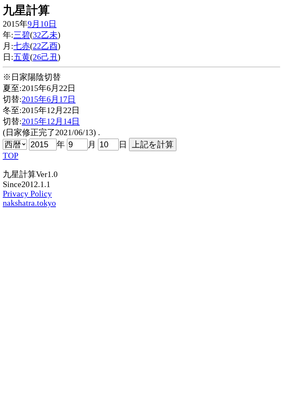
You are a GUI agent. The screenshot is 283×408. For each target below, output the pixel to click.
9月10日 (42, 23)
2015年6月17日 (49, 99)
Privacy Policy (27, 193)
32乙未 (45, 34)
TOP (10, 155)
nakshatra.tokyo (29, 202)
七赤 (21, 45)
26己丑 (45, 57)
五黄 (21, 57)
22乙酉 (45, 45)
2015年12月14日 (51, 121)
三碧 (21, 34)
